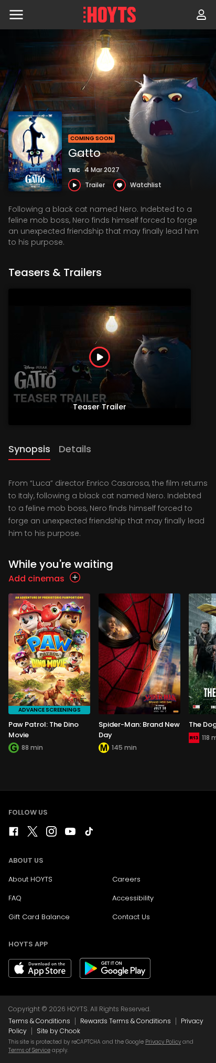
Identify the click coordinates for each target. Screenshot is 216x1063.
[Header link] (109, 14)
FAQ (14, 898)
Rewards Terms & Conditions (125, 1020)
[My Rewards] (201, 14)
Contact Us (131, 917)
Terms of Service (29, 1050)
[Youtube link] (70, 833)
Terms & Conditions (39, 1020)
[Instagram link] (51, 833)
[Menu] (16, 14)
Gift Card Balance (39, 917)
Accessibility (133, 898)
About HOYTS (30, 879)
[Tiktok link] (89, 833)
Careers (126, 879)
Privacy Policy (163, 1042)
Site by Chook (58, 1030)
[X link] (32, 833)
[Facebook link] (13, 833)
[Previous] (10, 357)
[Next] (205, 357)
